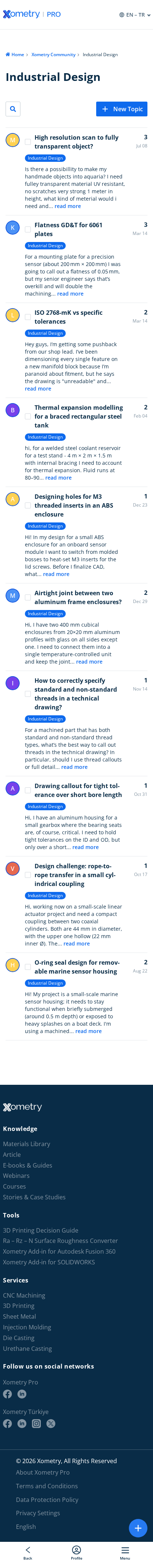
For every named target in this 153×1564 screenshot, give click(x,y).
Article (12, 1155)
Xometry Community (53, 54)
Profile (76, 1558)
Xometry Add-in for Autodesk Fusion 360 (59, 1251)
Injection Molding (27, 1327)
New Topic (128, 109)
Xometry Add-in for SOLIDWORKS (49, 1262)
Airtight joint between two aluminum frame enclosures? (78, 597)
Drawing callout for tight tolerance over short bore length (78, 790)
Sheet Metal (19, 1317)
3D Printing (19, 1306)
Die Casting (19, 1338)
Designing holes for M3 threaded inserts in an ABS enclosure (74, 505)
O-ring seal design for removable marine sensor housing (77, 966)
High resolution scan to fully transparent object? (76, 141)
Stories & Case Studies (34, 1197)
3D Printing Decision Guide (40, 1230)
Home (18, 54)
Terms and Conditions (47, 1486)
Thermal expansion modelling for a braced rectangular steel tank (79, 416)
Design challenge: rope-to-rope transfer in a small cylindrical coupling (75, 875)
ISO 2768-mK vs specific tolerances (68, 317)
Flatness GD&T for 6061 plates (68, 229)
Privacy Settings (38, 1513)
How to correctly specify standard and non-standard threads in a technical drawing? (76, 694)
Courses (14, 1186)
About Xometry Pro (43, 1472)
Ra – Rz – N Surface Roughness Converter (60, 1241)
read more (68, 205)
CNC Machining (24, 1295)
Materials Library (26, 1144)
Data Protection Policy (47, 1500)
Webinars (16, 1176)
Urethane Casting (27, 1349)
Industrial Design (45, 158)
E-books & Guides (27, 1165)
